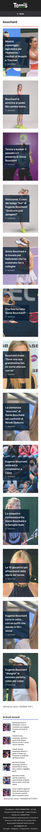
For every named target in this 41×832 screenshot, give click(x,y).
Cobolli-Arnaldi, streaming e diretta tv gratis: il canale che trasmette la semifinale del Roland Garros (20, 753)
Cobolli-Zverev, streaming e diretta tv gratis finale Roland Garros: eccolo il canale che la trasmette (20, 740)
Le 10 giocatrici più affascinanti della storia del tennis (16, 571)
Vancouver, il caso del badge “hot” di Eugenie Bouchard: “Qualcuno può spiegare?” (16, 207)
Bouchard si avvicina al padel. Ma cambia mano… (16, 103)
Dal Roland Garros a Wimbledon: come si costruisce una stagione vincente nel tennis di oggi (20, 727)
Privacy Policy (24, 829)
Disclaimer (34, 829)
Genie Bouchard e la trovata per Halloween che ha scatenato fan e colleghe (15, 259)
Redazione (14, 829)
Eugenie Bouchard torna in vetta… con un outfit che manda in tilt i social (16, 623)
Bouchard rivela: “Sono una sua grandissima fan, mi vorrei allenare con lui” (15, 363)
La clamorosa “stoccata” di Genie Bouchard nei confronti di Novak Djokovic (14, 415)
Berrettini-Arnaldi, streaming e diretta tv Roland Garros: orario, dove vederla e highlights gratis (21, 766)
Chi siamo (6, 829)
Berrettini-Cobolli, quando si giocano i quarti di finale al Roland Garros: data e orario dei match (20, 780)
